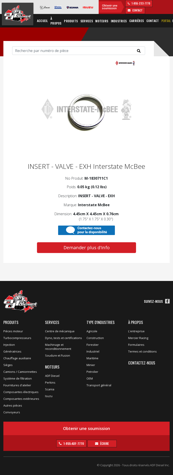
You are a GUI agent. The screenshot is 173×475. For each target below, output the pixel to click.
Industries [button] (119, 20)
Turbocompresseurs (17, 338)
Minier (90, 365)
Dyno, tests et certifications (63, 338)
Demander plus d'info (87, 247)
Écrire (104, 443)
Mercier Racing (138, 338)
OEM (89, 378)
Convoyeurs (11, 412)
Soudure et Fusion (57, 355)
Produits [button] (71, 20)
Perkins (50, 382)
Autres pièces (12, 405)
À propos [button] (55, 20)
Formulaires (136, 345)
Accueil (42, 20)
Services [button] (86, 20)
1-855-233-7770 (140, 3)
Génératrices (12, 351)
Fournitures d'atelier (17, 385)
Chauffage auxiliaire (17, 358)
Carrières (136, 20)
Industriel (92, 351)
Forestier (92, 345)
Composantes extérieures (21, 399)
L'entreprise (136, 331)
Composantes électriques (21, 392)
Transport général (98, 385)
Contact (152, 20)
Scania (49, 389)
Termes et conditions (142, 351)
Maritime (92, 358)
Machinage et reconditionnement (58, 347)
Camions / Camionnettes (20, 372)
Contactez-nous (141, 363)
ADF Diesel (52, 376)
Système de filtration (17, 378)
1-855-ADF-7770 (73, 443)
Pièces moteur (13, 331)
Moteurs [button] (101, 20)
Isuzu (48, 396)
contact (137, 10)
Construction (95, 338)
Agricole (91, 331)
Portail (166, 20)
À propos (135, 322)
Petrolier (92, 372)
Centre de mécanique (60, 331)
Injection (9, 345)
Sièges (8, 365)
